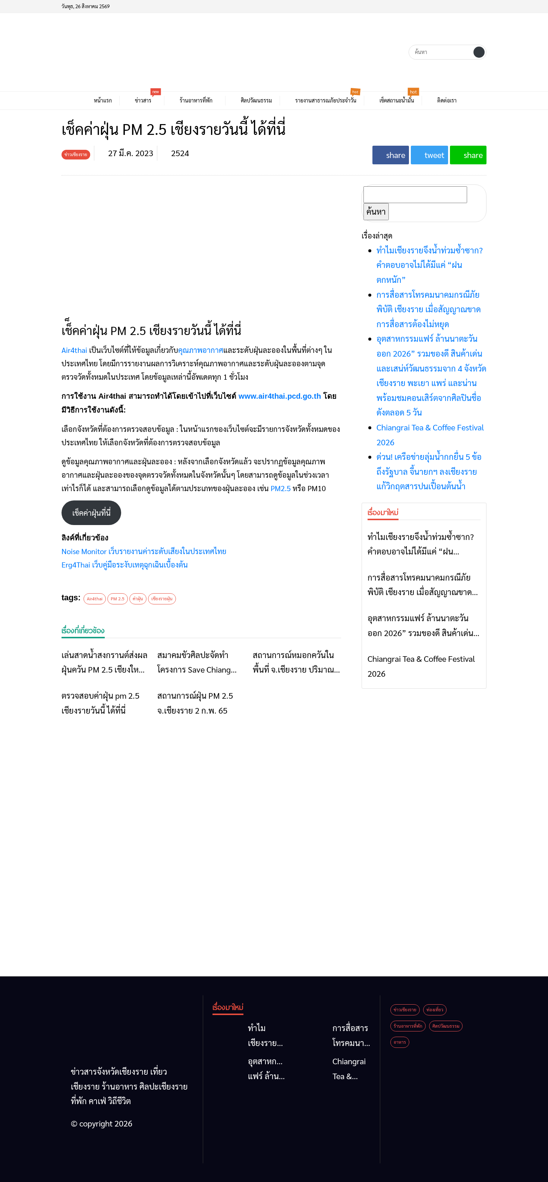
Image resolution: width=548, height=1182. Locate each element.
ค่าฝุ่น (138, 598)
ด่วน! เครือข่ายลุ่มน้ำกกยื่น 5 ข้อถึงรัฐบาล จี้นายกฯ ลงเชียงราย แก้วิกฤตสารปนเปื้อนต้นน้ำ (429, 471)
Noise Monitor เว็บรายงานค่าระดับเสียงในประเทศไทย (144, 551)
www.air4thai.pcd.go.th (280, 396)
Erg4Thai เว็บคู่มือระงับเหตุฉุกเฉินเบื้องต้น (125, 564)
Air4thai (74, 350)
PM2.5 (281, 488)
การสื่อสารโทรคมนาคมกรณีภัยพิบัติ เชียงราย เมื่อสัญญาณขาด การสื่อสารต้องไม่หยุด (429, 309)
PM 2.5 (118, 598)
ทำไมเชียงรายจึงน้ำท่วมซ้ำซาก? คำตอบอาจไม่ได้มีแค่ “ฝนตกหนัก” (430, 265)
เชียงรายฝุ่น (162, 598)
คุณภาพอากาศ (200, 350)
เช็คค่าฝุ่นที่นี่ (91, 513)
